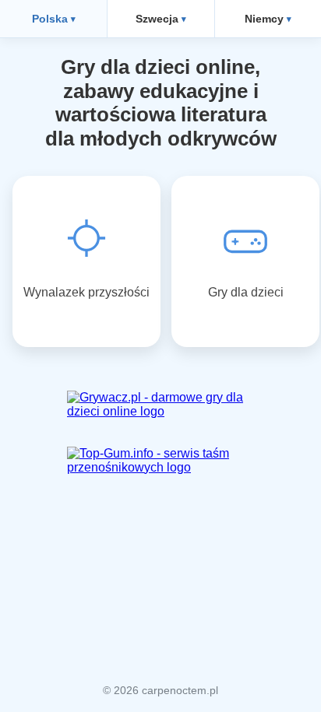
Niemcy (264, 18)
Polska (50, 18)
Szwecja (157, 18)
